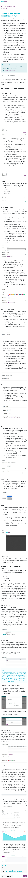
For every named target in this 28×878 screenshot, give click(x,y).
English (9, 876)
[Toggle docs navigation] (26, 2)
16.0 (3, 876)
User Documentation (9, 6)
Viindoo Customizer (7, 8)
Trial (25, 876)
